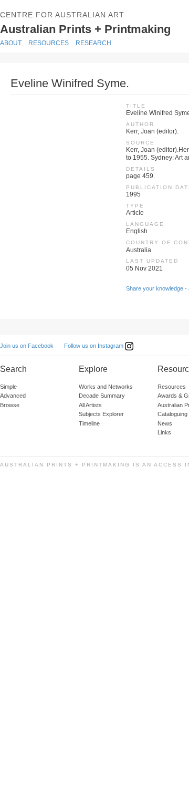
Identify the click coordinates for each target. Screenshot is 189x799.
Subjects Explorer (101, 414)
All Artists (90, 405)
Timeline (89, 423)
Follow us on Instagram (94, 346)
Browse (9, 405)
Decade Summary (102, 395)
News (165, 423)
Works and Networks (106, 386)
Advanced (13, 395)
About (11, 43)
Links (164, 432)
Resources (48, 43)
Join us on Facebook (27, 346)
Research (93, 43)
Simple (8, 386)
